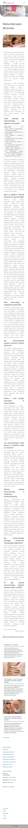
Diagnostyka (5, 813)
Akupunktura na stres (7, 764)
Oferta (22, 646)
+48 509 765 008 (12, 780)
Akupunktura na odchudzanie (9, 759)
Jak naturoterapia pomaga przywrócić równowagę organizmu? (14, 151)
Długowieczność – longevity (11, 644)
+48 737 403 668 (11, 777)
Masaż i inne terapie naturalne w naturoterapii (14, 142)
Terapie (4, 811)
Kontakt (4, 818)
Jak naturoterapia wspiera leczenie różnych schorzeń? (14, 139)
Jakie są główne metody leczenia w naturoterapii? (14, 132)
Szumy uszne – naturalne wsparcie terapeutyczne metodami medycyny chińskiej (13, 718)
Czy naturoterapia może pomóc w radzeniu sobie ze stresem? (14, 145)
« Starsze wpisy (6, 737)
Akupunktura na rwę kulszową (9, 762)
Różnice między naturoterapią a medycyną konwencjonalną (14, 148)
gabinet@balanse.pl (9, 782)
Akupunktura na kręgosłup (8, 757)
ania (12, 646)
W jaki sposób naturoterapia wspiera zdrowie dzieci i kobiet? (14, 155)
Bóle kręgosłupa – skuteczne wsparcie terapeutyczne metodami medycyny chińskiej (13, 680)
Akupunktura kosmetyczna (8, 752)
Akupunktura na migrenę (8, 754)
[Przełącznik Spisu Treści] (21, 127)
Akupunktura (5, 749)
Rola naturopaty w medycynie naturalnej (14, 136)
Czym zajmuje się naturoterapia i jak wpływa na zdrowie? (14, 129)
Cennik (4, 815)
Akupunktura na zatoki (7, 766)
